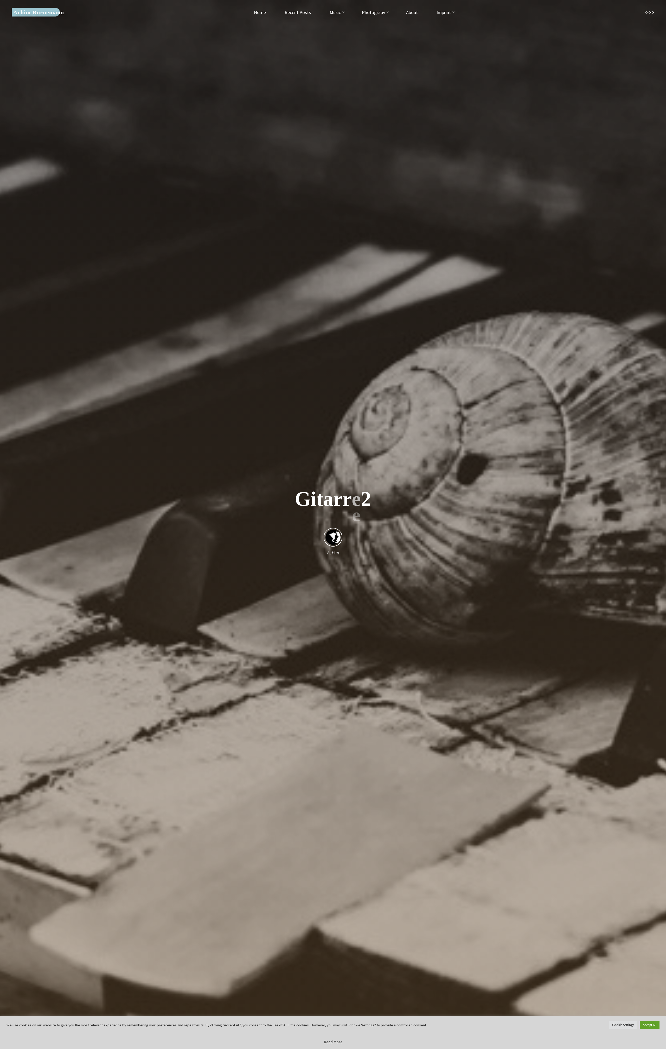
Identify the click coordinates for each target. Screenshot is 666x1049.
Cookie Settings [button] (623, 1025)
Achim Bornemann (38, 12)
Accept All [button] (649, 1025)
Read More (333, 1041)
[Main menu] (649, 12)
